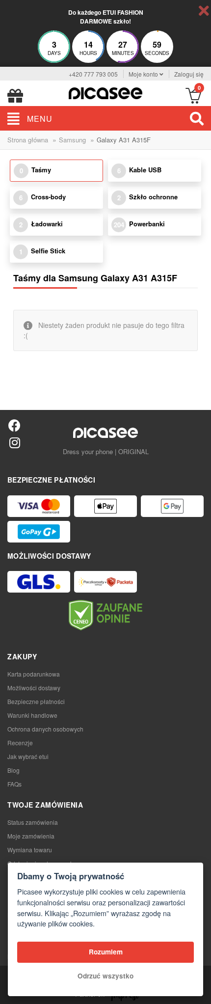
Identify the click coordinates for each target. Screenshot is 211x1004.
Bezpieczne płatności (36, 701)
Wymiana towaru (29, 849)
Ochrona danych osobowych (45, 729)
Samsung (72, 139)
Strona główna (27, 139)
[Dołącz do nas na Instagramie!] (14, 442)
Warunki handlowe (32, 715)
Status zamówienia (32, 822)
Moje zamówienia (30, 836)
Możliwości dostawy (33, 687)
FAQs (14, 784)
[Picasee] (105, 92)
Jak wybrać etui (28, 756)
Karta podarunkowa (33, 674)
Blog (13, 770)
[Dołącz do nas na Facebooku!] (14, 425)
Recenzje (20, 742)
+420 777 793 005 (93, 74)
